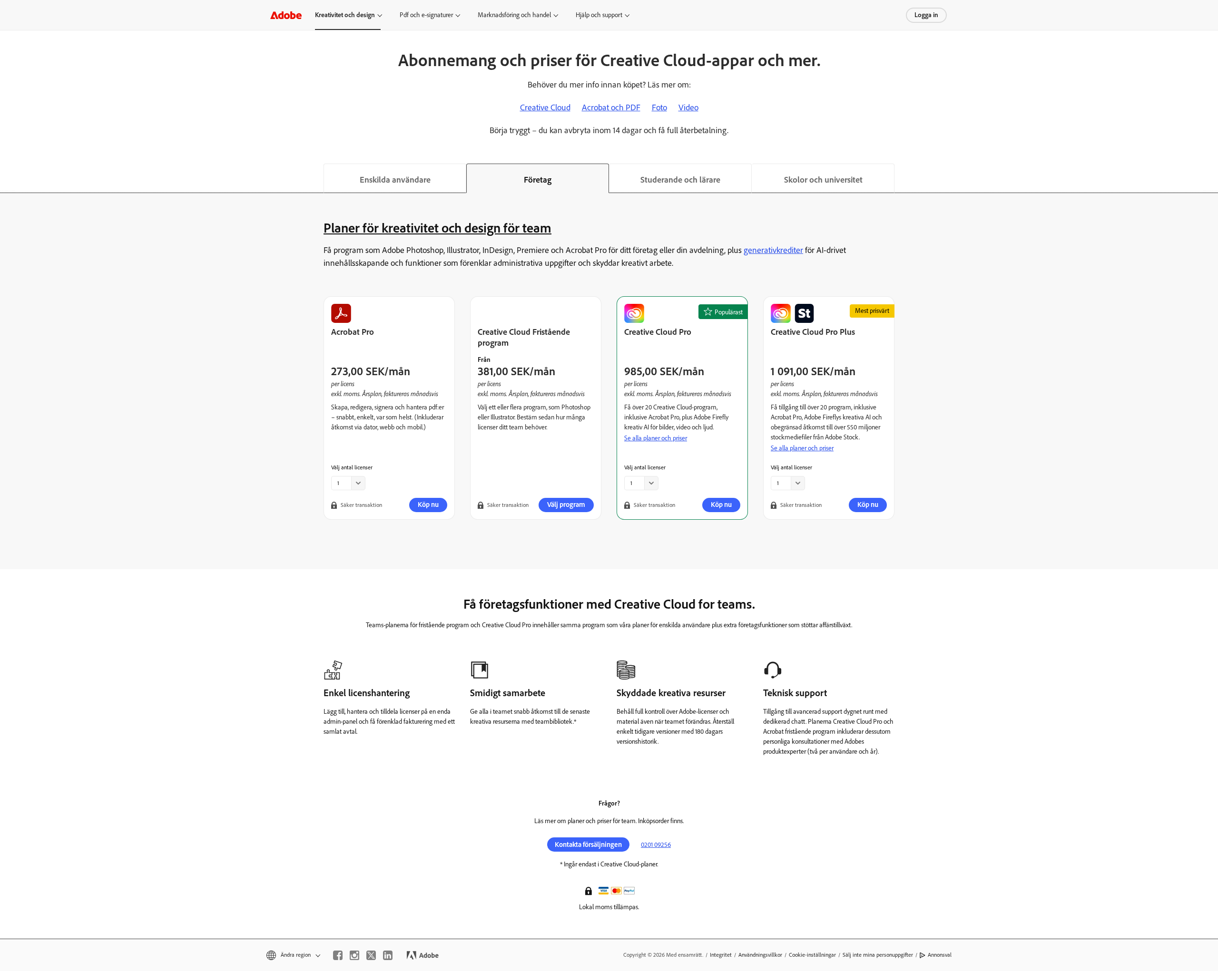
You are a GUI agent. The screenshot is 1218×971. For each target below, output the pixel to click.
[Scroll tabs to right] (1210, 178)
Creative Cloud (545, 107)
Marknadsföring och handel (514, 15)
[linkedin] (388, 955)
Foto (659, 107)
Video (688, 107)
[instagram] (354, 955)
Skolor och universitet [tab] (823, 180)
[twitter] (371, 955)
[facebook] (338, 955)
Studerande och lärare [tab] (680, 180)
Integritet (721, 955)
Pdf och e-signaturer (426, 15)
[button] (589, 890)
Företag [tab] (537, 180)
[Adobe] (285, 15)
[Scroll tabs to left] (7, 178)
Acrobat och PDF (611, 107)
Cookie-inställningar (812, 955)
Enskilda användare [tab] (395, 180)
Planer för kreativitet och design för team (437, 228)
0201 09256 (656, 845)
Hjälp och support (599, 15)
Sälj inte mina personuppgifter (878, 955)
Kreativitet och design (345, 15)
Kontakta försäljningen (588, 844)
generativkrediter (773, 250)
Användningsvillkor (760, 955)
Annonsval (940, 955)
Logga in (926, 15)
